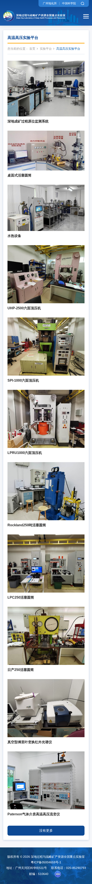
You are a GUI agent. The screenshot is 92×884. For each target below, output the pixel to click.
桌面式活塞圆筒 (19, 175)
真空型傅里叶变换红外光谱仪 (29, 742)
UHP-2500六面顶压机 (24, 308)
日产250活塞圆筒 (20, 670)
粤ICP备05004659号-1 (46, 862)
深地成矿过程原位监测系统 (28, 121)
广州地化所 (50, 3)
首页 (32, 48)
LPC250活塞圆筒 (20, 597)
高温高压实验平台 (68, 48)
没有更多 (46, 830)
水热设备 (14, 236)
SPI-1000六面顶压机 (23, 380)
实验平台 (46, 48)
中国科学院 (69, 3)
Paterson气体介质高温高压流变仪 (33, 814)
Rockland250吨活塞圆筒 (26, 525)
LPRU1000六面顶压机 (24, 453)
